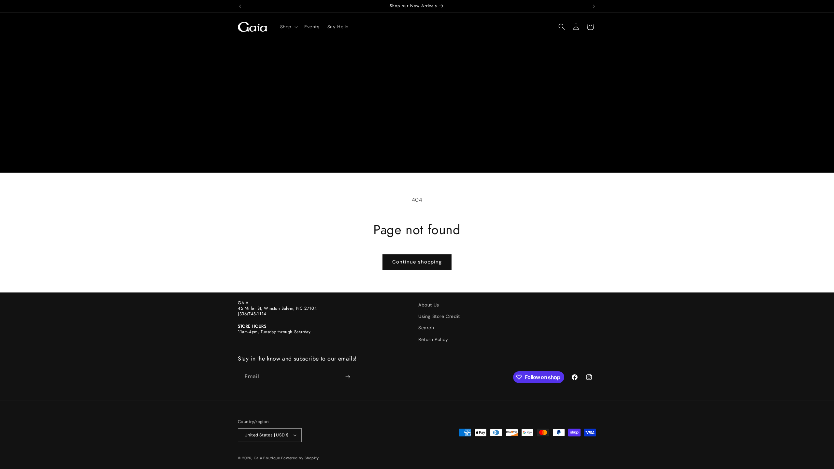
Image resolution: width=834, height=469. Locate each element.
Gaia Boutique (267, 458)
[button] (288, 27)
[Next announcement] (594, 6)
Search (426, 328)
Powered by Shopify (300, 458)
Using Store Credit (439, 316)
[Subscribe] (347, 376)
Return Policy (433, 339)
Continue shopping (417, 262)
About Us (428, 305)
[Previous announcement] (240, 6)
